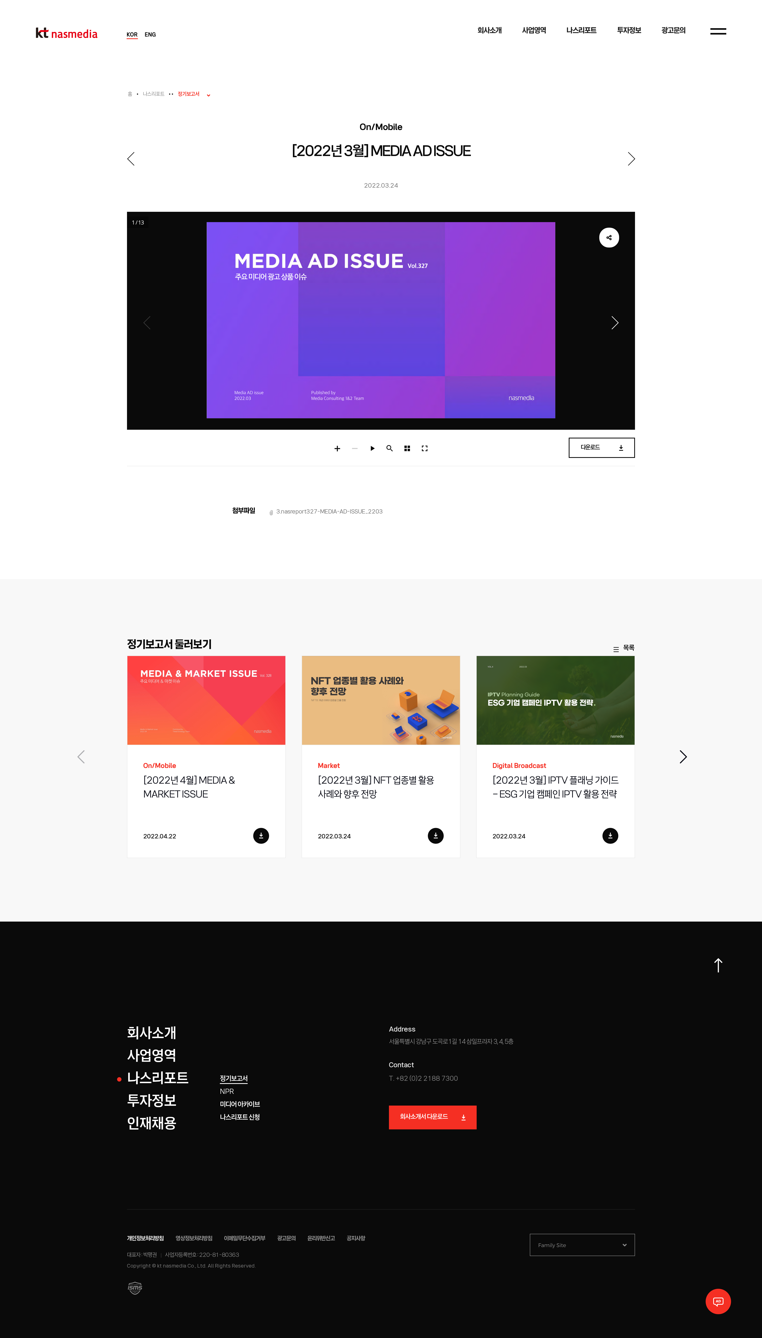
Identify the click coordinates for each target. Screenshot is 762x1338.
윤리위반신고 (321, 1238)
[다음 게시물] (631, 158)
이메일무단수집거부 (244, 1238)
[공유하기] (609, 237)
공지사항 (356, 1238)
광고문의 (286, 1238)
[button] (682, 757)
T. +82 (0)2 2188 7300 (423, 1079)
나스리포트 (154, 94)
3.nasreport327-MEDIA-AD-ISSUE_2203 (329, 512)
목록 (628, 648)
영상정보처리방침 (194, 1238)
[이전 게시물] (130, 158)
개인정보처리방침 (145, 1238)
